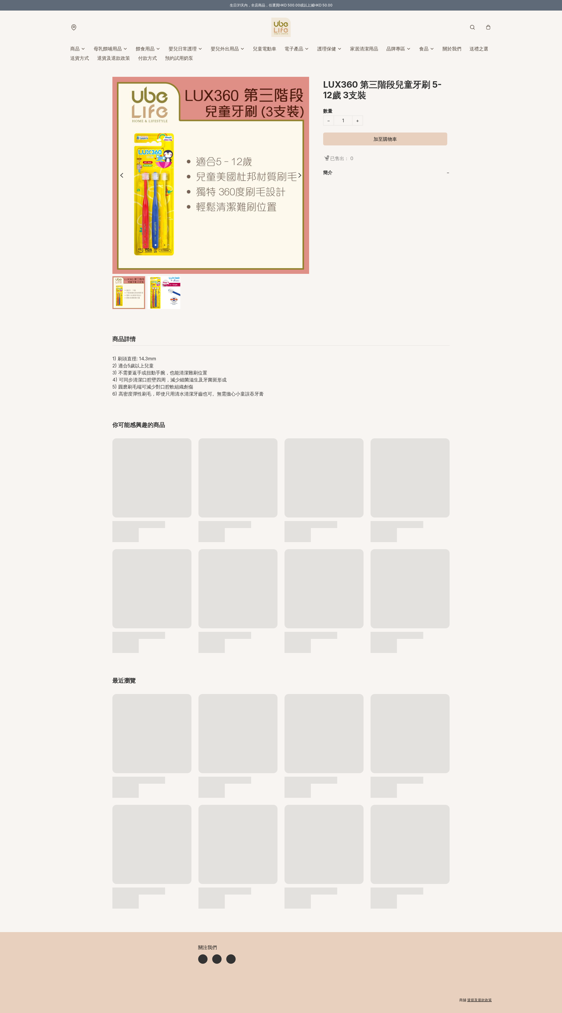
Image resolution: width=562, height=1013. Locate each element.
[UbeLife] (281, 27)
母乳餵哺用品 (108, 49)
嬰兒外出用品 (225, 49)
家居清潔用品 (364, 49)
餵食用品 (145, 49)
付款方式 (147, 58)
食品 (424, 49)
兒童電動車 (264, 49)
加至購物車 (385, 139)
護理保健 (326, 49)
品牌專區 (395, 49)
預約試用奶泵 (179, 58)
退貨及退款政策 (113, 58)
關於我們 (452, 49)
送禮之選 (479, 49)
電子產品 (294, 49)
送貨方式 (79, 58)
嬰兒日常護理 (183, 49)
